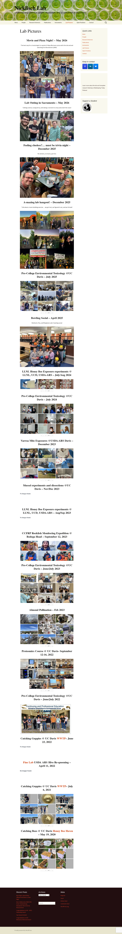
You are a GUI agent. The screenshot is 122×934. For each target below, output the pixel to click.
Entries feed (64, 901)
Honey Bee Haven (63, 831)
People (24, 22)
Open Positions (81, 22)
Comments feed (65, 904)
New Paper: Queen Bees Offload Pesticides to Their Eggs (23, 897)
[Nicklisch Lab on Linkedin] (90, 66)
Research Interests (34, 22)
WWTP (61, 738)
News (16, 22)
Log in (62, 898)
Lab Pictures (69, 22)
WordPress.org (65, 906)
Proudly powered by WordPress (23, 930)
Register (63, 895)
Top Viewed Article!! (21, 915)
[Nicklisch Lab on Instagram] (84, 66)
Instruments (58, 22)
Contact (91, 22)
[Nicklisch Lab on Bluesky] (95, 66)
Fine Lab (28, 762)
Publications (47, 22)
